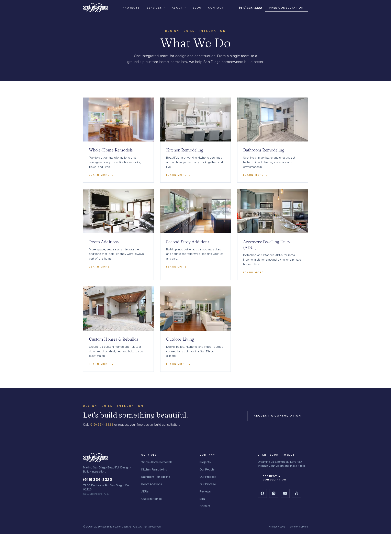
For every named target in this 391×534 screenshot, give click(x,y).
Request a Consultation (277, 415)
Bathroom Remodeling (155, 477)
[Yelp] (296, 493)
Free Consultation (286, 7)
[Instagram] (273, 493)
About (177, 7)
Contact (216, 7)
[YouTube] (285, 493)
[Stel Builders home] (95, 7)
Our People (207, 469)
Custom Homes (151, 499)
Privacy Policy (277, 526)
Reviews (205, 491)
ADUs (145, 491)
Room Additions (151, 484)
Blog (197, 7)
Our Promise (208, 484)
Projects (131, 7)
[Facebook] (262, 493)
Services (154, 7)
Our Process (208, 477)
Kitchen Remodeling (154, 469)
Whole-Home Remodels (156, 462)
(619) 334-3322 (250, 8)
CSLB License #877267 (96, 494)
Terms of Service (298, 526)
